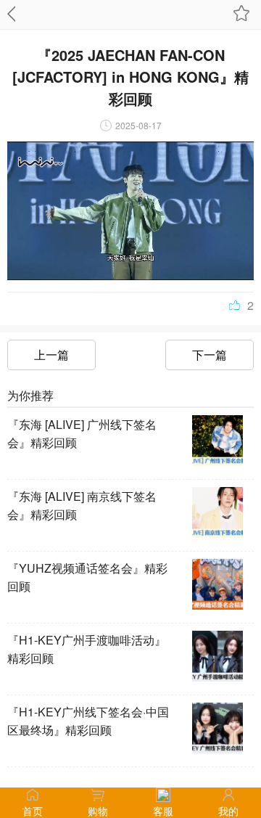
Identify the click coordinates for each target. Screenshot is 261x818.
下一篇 (209, 354)
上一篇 (51, 354)
